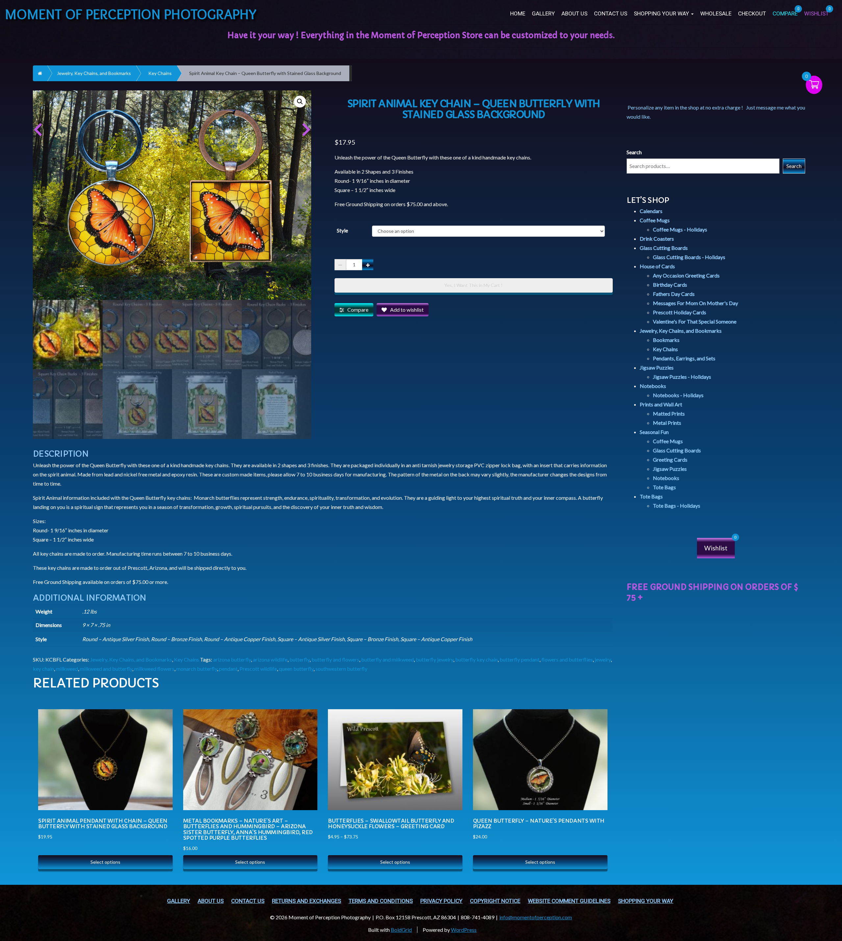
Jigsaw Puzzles (657, 367)
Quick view (160, 730)
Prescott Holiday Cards (679, 312)
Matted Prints (669, 413)
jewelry (603, 659)
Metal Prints (667, 423)
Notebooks (653, 386)
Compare (357, 309)
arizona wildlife (270, 659)
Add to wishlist (407, 309)
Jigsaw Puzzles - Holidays (682, 377)
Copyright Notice (495, 901)
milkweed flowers (154, 668)
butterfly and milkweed (387, 659)
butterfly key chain (476, 659)
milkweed (67, 668)
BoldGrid (401, 930)
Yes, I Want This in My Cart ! (473, 285)
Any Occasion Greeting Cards (686, 275)
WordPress (464, 930)
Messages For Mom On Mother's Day (695, 303)
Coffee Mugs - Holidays (680, 229)
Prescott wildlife (258, 668)
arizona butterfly (232, 659)
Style (342, 230)
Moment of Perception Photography (131, 14)
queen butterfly (296, 668)
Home (517, 14)
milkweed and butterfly (106, 668)
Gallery (543, 14)
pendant (228, 668)
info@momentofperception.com (535, 917)
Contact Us (610, 14)
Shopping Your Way (662, 14)
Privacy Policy (441, 901)
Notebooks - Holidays (678, 395)
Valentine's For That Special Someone (694, 321)
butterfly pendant (519, 659)
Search (634, 152)
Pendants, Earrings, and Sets (684, 358)
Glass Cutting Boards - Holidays (689, 257)
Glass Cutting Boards (664, 248)
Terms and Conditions (381, 901)
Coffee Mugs (655, 220)
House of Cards (657, 266)
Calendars (651, 211)
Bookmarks (666, 340)
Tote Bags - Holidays (676, 505)
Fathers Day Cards (674, 294)
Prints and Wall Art (661, 404)
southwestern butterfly (341, 668)
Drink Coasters (657, 238)
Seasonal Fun (654, 432)
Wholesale (715, 14)
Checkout (752, 14)
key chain (43, 668)
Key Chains (160, 73)
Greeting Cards (670, 459)
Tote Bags (664, 487)
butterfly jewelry (434, 659)
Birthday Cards (670, 284)
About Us (574, 14)
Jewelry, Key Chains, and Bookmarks (94, 73)
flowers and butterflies (567, 659)
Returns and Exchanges (306, 901)
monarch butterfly (196, 668)
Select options (105, 862)
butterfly (299, 659)
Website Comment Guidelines (569, 901)
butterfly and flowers (335, 659)
